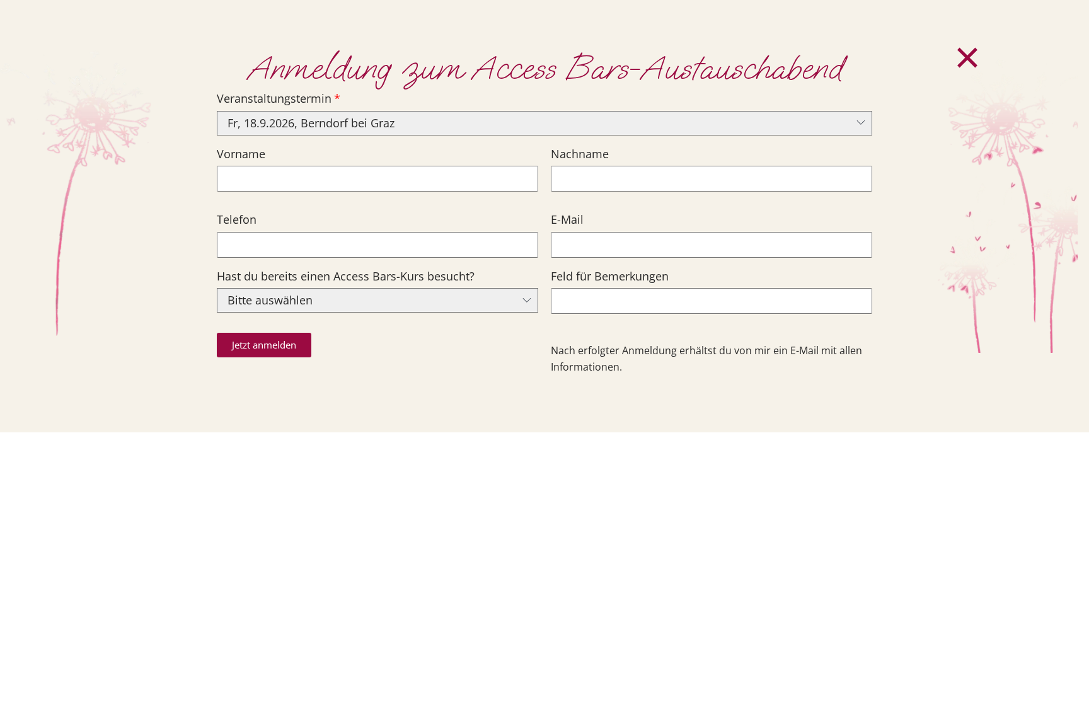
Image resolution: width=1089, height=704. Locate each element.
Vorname (241, 153)
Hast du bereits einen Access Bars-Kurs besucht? (346, 276)
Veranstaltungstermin (274, 98)
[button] (264, 345)
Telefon (236, 219)
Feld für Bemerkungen (610, 276)
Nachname (580, 153)
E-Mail (567, 219)
